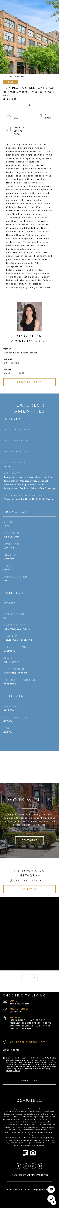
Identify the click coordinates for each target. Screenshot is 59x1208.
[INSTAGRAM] (26, 1166)
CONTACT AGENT (29, 382)
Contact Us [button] (29, 840)
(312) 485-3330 (11, 363)
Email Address (12, 1050)
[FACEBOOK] (18, 1166)
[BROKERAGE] (40, 1166)
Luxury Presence (37, 1174)
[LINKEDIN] (33, 1166)
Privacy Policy (13, 1071)
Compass (44, 1111)
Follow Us (29, 889)
